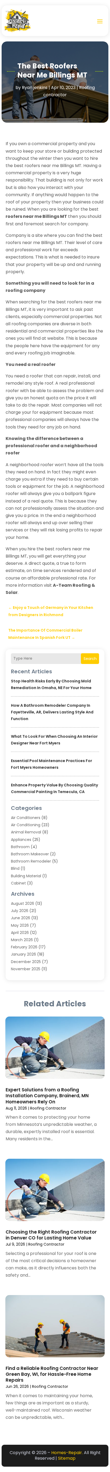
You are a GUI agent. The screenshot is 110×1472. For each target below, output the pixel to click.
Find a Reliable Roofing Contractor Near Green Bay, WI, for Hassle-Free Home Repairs (52, 1374)
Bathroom (20, 846)
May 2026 (20, 925)
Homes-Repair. (67, 1453)
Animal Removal (26, 832)
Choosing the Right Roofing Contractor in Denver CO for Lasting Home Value (51, 1235)
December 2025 (26, 961)
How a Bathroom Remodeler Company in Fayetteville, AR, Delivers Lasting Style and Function (52, 712)
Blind (15, 868)
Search (90, 658)
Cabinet (18, 883)
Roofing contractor (48, 1108)
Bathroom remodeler (31, 861)
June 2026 (20, 918)
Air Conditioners (25, 817)
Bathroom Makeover (30, 854)
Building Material (26, 876)
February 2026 (24, 947)
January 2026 (23, 954)
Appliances (21, 839)
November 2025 (25, 969)
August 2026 (22, 903)
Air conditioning (25, 825)
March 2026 (22, 939)
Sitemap (67, 1458)
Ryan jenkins (35, 87)
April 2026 (20, 932)
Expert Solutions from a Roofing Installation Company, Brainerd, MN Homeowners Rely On (47, 1096)
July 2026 (19, 910)
